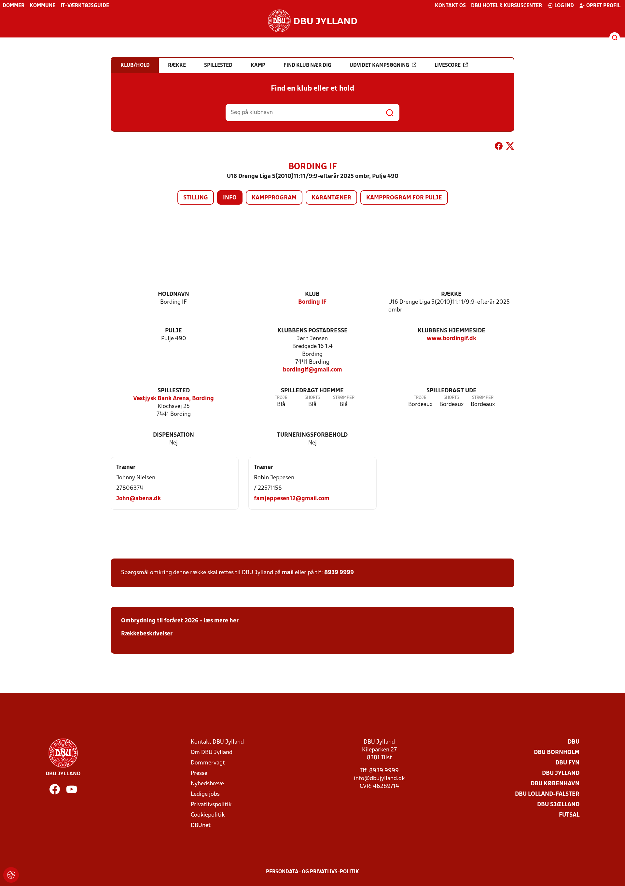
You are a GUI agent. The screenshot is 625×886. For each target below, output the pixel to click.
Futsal (569, 815)
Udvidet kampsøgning (379, 65)
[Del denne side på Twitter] (510, 147)
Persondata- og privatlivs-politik (312, 872)
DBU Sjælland (558, 804)
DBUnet (201, 825)
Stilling (195, 198)
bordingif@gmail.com (312, 370)
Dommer (13, 6)
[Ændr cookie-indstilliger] (11, 875)
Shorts (312, 398)
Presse (199, 773)
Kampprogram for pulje (404, 198)
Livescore (448, 65)
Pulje (173, 331)
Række (451, 294)
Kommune (42, 6)
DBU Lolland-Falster (547, 794)
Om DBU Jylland (211, 752)
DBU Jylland (560, 773)
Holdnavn (173, 294)
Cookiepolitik (208, 815)
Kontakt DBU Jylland (217, 742)
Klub (312, 294)
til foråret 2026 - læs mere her (197, 621)
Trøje (281, 398)
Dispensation (173, 435)
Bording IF (312, 302)
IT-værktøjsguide (85, 6)
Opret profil (603, 6)
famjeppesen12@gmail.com (291, 498)
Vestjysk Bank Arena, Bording (173, 398)
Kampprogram (274, 198)
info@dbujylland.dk (379, 778)
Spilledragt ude (451, 391)
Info (230, 198)
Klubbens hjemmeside (451, 331)
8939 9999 (339, 572)
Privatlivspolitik (211, 804)
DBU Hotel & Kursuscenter (506, 6)
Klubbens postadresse (312, 331)
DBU (573, 742)
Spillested (174, 391)
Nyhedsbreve (207, 784)
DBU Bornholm (556, 752)
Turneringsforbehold (312, 435)
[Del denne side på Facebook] (499, 147)
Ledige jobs (205, 794)
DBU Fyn (567, 763)
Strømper (343, 398)
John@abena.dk (138, 498)
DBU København (555, 784)
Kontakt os (450, 6)
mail (288, 572)
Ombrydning (138, 621)
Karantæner (331, 198)
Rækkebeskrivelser (147, 634)
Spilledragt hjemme (312, 391)
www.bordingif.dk (451, 338)
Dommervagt (208, 763)
